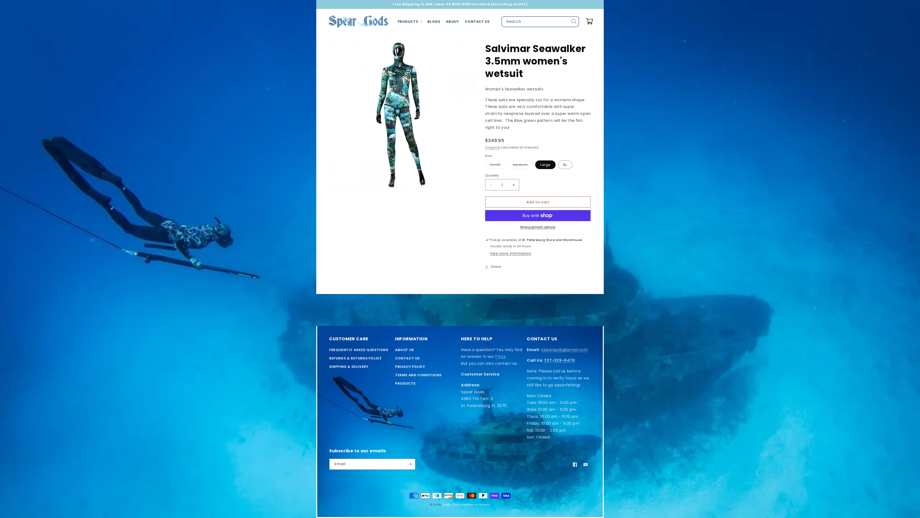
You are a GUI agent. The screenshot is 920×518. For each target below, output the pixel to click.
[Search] (574, 21)
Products (405, 383)
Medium (523, 165)
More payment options (538, 227)
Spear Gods (451, 504)
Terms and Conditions (418, 375)
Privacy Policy (410, 366)
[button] (410, 22)
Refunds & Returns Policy (355, 358)
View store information (510, 253)
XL (565, 164)
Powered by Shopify (475, 504)
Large (545, 164)
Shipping (492, 147)
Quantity (492, 175)
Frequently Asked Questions (358, 349)
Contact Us (407, 358)
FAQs (500, 356)
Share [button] (496, 266)
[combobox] (540, 21)
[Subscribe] (410, 464)
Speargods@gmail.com (564, 350)
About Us (404, 349)
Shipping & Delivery (348, 366)
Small (498, 165)
